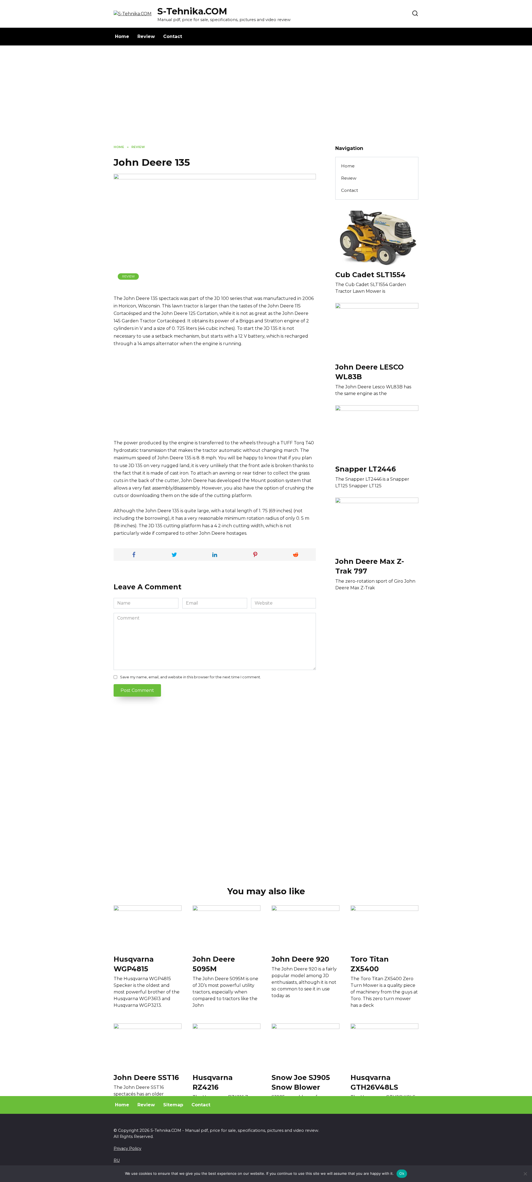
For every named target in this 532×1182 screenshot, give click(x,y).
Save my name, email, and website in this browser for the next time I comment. (190, 677)
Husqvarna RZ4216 (213, 1082)
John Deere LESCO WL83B (369, 372)
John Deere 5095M (214, 964)
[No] (525, 1173)
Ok (401, 1173)
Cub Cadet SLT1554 (370, 274)
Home (122, 36)
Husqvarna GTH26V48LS (374, 1082)
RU (117, 1160)
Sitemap (173, 1104)
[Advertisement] (266, 99)
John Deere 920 (300, 959)
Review (146, 36)
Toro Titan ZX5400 (370, 964)
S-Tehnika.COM (192, 11)
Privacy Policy (127, 1148)
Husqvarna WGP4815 (134, 964)
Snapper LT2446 (365, 469)
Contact (172, 36)
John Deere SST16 (146, 1077)
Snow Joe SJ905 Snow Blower (301, 1082)
